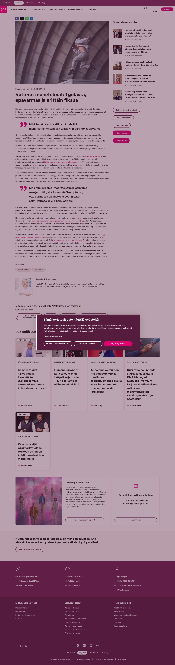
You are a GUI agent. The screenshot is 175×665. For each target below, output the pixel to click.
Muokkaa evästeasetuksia (58, 344)
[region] (88, 332)
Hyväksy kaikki (118, 344)
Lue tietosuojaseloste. (53, 336)
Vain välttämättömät (88, 344)
